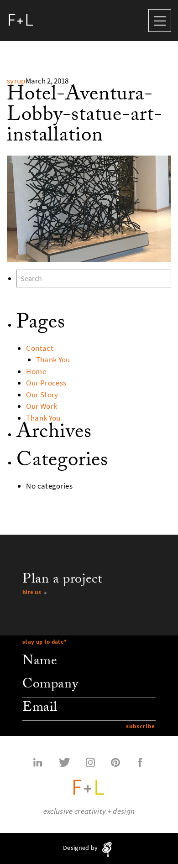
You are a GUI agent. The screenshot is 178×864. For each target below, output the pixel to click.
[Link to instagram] (90, 762)
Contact (39, 348)
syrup (16, 81)
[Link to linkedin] (38, 762)
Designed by (81, 847)
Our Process (46, 383)
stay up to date (44, 641)
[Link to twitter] (64, 762)
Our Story (42, 395)
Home (36, 371)
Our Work (41, 406)
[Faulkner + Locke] (21, 20)
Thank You (53, 359)
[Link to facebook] (140, 762)
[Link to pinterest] (115, 762)
